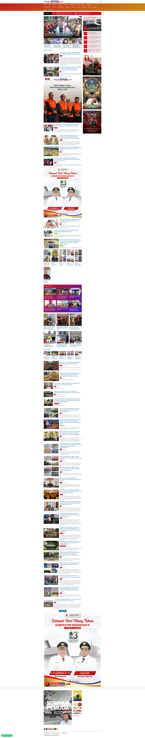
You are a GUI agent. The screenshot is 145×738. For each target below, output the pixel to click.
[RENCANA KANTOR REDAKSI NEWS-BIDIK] (75, 291)
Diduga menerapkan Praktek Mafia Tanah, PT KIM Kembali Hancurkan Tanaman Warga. (70, 148)
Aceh (60, 151)
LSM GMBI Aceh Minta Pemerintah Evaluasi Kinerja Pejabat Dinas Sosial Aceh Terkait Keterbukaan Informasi (70, 503)
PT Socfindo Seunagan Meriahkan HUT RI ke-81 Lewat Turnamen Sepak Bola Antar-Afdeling (67, 600)
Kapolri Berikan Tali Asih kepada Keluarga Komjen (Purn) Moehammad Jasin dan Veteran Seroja (66, 125)
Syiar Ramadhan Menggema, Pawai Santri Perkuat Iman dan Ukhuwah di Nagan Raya (94, 41)
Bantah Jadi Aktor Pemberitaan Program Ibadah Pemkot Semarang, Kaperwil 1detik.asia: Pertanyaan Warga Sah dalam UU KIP (55, 357)
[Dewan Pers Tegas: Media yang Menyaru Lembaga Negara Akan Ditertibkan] (51, 365)
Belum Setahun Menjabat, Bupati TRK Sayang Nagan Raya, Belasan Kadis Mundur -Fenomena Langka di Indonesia (70, 137)
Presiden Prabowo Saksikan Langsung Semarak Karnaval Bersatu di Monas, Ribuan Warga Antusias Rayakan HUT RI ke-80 (67, 159)
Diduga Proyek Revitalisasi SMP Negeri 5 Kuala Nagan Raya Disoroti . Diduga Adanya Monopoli (47, 264)
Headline (46, 306)
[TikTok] (55, 729)
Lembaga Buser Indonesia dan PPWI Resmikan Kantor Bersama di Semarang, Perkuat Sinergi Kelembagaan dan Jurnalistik (62, 345)
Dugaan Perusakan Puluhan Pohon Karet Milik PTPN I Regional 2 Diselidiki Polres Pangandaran (49, 328)
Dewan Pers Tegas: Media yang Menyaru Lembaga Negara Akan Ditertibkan (70, 363)
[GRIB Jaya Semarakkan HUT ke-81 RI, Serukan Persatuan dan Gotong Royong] (51, 580)
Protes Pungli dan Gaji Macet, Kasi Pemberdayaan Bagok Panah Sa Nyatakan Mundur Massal (94, 37)
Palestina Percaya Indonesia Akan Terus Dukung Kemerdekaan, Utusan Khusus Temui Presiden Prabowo (74, 309)
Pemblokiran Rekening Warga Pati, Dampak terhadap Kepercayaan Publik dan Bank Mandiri (70, 515)
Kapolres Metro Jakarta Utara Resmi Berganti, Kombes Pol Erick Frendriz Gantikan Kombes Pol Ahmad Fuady (77, 46)
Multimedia (59, 306)
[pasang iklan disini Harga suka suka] (62, 303)
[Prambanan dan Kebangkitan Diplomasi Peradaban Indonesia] (50, 337)
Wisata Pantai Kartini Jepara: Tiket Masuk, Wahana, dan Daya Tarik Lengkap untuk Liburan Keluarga (50, 297)
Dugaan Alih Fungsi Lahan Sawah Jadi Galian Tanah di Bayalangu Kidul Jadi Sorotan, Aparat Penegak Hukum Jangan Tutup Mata (70, 529)
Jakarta (55, 162)
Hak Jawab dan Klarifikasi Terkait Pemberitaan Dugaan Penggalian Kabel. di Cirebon (47, 281)
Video (70, 293)
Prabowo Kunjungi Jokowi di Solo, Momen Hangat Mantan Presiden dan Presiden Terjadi (62, 297)
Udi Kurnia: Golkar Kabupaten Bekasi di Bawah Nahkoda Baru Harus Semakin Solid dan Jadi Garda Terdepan (70, 491)
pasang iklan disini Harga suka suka (62, 309)
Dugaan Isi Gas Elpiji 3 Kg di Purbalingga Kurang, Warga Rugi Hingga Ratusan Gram (66, 230)
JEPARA (61, 578)
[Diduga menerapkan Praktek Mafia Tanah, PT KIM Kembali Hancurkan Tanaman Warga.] (51, 151)
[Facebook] (44, 729)
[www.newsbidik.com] (53, 1)
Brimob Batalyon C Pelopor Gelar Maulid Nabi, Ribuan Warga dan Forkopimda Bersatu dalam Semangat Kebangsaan (54, 264)
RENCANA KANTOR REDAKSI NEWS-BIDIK (74, 297)
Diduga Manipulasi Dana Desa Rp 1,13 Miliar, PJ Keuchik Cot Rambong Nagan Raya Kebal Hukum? (70, 221)
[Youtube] (51, 729)
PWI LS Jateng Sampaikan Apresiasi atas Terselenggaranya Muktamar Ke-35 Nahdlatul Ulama (70, 543)
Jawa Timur (55, 127)
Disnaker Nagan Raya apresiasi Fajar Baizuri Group (94, 33)
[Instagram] (49, 729)
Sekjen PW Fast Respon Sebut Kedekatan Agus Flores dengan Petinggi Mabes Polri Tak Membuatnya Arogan (48, 46)
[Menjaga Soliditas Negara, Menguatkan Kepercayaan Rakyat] (63, 320)
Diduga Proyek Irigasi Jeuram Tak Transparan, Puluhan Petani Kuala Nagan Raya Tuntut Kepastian (67, 392)
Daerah (61, 55)
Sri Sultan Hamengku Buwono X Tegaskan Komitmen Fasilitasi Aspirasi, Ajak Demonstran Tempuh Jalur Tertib (70, 68)
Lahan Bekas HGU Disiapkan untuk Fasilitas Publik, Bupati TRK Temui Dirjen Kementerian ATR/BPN (75, 345)
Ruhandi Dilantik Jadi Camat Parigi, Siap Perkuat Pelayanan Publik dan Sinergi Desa (94, 50)
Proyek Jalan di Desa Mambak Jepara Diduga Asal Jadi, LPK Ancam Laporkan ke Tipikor (67, 384)
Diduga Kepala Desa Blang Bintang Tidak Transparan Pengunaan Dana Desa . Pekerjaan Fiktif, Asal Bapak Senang (70, 375)
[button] (48, 43)
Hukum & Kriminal (56, 403)
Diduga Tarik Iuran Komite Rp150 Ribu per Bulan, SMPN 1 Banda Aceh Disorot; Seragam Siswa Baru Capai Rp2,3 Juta (70, 553)
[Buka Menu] (100, 1)
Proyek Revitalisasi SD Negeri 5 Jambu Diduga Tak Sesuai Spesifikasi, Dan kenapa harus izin (70, 264)
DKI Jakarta (46, 29)
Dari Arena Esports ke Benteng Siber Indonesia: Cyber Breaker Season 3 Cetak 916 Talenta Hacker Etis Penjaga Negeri (75, 328)
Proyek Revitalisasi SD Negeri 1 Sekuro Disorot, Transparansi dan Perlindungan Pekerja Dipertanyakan (78, 264)
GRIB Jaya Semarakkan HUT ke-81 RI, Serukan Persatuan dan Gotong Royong (70, 576)
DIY (60, 71)
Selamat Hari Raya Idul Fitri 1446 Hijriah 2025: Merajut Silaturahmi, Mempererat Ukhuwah (50, 309)
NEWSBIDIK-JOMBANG (63, 546)
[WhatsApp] (53, 729)
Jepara (55, 386)
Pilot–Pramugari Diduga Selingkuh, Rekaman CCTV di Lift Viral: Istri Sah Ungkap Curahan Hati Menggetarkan (58, 46)
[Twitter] (47, 729)
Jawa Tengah (55, 233)
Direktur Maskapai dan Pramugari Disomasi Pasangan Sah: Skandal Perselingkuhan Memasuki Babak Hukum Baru (62, 33)
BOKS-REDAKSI (47, 733)
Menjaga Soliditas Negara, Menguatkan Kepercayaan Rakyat (62, 328)
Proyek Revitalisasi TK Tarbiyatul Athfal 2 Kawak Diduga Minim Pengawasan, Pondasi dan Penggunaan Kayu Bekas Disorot (70, 589)
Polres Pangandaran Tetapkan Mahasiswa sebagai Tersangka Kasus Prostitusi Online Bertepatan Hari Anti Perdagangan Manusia (67, 400)
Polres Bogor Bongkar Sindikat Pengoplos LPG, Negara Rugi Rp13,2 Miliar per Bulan (70, 53)
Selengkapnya (63, 611)
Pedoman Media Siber (55, 733)
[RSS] (57, 729)
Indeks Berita (64, 733)
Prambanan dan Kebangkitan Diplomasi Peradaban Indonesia (48, 345)
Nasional (61, 140)
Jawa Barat (61, 494)
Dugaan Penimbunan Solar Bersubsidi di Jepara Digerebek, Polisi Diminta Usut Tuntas (92, 13)
